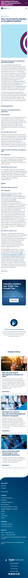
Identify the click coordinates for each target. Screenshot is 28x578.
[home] (6, 8)
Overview (3, 486)
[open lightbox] (14, 41)
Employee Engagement (7, 502)
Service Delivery (5, 504)
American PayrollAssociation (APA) (12, 256)
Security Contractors (6, 526)
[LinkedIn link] (19, 574)
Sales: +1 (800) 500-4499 (7, 532)
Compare (3, 488)
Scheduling (4, 500)
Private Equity (4, 491)
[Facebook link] (9, 574)
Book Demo (14, 300)
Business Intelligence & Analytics (9, 509)
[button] (26, 8)
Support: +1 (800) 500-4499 (8, 535)
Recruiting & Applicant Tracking (9, 507)
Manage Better (5, 16)
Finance (3, 511)
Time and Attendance (6, 498)
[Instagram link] (14, 574)
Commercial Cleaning (6, 524)
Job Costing (4, 515)
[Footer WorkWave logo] (14, 560)
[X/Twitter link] (12, 574)
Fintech (3, 518)
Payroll (3, 513)
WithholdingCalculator (6, 195)
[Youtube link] (16, 574)
